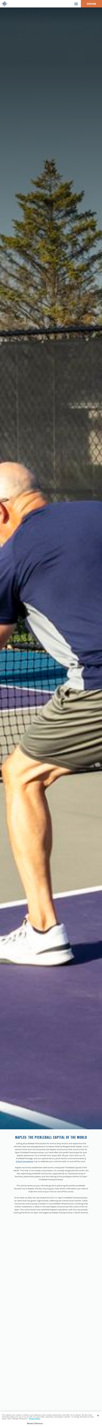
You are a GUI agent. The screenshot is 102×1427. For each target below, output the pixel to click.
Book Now (91, 3)
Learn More (54, 1294)
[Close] (98, 1415)
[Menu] (76, 3)
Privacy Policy (34, 1419)
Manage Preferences (35, 1423)
